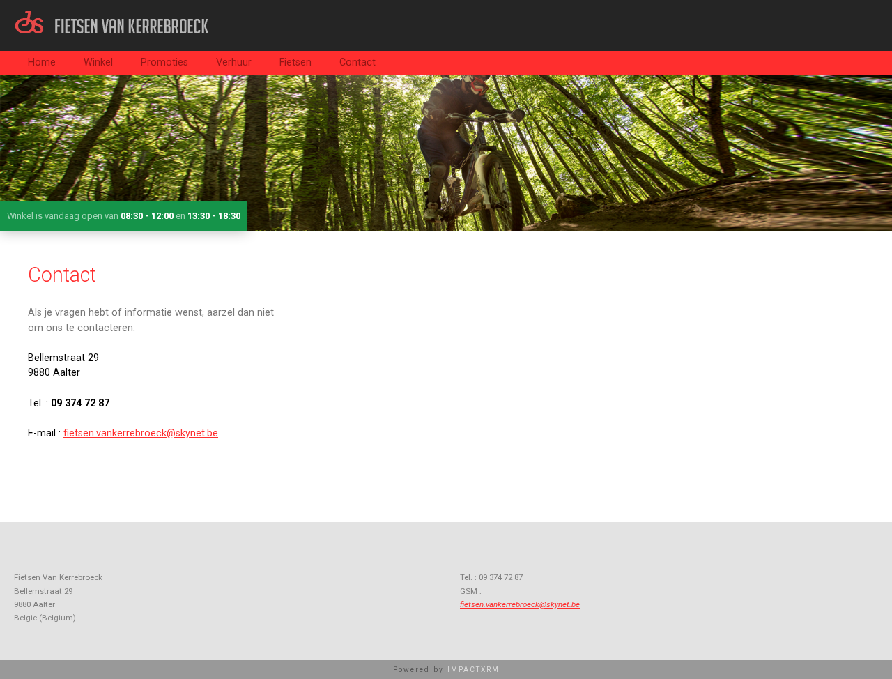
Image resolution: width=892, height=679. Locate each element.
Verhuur (234, 62)
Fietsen (295, 62)
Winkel (98, 62)
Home (42, 62)
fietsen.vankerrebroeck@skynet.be (140, 433)
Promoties (164, 62)
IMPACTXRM (473, 669)
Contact (357, 62)
